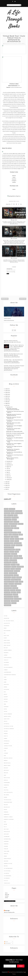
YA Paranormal (7, 875)
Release (16, 575)
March (7, 475)
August (8, 466)
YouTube (14, 182)
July (7, 468)
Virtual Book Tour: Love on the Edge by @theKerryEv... (14, 426)
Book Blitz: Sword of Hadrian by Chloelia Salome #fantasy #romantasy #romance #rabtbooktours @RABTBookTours (14, 261)
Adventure (12, 508)
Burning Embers (8, 521)
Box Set (14, 519)
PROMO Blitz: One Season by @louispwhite (15, 433)
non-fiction (7, 566)
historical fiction (9, 547)
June (7, 470)
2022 (6, 396)
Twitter (14, 177)
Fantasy (12, 538)
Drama (20, 534)
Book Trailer (8, 519)
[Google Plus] (14, 204)
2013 (6, 487)
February (8, 477)
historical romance (9, 549)
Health (13, 545)
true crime (7, 592)
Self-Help (11, 583)
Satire (21, 581)
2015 (6, 483)
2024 (6, 392)
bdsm (12, 513)
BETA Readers (19, 513)
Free (22, 538)
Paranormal (20, 566)
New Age (13, 564)
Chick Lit (21, 523)
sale (17, 581)
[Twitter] (16, 204)
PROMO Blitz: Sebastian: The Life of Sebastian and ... (13, 418)
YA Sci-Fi (14, 603)
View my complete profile (9, 912)
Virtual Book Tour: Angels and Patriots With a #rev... (14, 447)
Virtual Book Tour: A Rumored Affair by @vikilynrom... (14, 453)
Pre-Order (6, 794)
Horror (6, 551)
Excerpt (6, 538)
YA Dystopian (18, 598)
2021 (6, 398)
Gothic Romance (9, 543)
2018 (6, 403)
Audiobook (7, 513)
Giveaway (6, 706)
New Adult (7, 564)
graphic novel (17, 543)
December (8, 407)
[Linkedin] (21, 204)
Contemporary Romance (10, 532)
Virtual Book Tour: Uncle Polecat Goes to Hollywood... (14, 455)
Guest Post (7, 545)
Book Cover (7, 517)
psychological (13, 573)
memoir (6, 560)
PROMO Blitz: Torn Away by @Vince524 (14, 431)
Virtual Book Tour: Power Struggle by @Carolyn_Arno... (13, 444)
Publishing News (9, 575)
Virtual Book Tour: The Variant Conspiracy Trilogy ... (15, 441)
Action (6, 508)
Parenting (7, 568)
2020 (6, 399)
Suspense (15, 588)
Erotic (16, 536)
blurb (15, 515)
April (7, 474)
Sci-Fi (6, 583)
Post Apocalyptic (8, 792)
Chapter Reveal (13, 523)
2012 (6, 489)
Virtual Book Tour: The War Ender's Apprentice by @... (13, 429)
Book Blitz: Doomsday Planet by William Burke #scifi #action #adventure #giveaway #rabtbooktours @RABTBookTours (14, 222)
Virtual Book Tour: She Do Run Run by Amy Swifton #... (15, 412)
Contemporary (8, 530)
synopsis (7, 590)
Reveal (13, 577)
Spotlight (6, 834)
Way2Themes (13, 972)
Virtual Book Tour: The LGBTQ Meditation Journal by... (14, 438)
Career (6, 523)
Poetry (12, 568)
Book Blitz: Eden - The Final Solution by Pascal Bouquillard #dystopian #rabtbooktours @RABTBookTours (13, 361)
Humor (16, 551)
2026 (6, 388)
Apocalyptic (19, 511)
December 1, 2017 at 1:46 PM (11, 270)
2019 (6, 401)
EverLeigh (7, 910)
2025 (6, 390)
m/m (11, 558)
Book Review (15, 517)
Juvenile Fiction (8, 745)
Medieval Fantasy (18, 558)
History (18, 549)
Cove (19, 532)
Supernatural (8, 588)
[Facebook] (12, 204)
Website (14, 175)
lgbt (5, 750)
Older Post (23, 298)
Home (6, 893)
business (16, 521)
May (7, 472)
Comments (7, 943)
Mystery (15, 562)
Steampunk (6, 836)
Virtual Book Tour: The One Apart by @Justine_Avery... (13, 435)
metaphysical (13, 560)
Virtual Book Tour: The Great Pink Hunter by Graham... (14, 420)
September (8, 464)
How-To (11, 551)
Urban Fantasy (8, 594)
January (8, 479)
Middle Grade (8, 562)
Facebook (14, 179)
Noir (18, 564)
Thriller (18, 590)
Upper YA (13, 592)
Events (6, 897)
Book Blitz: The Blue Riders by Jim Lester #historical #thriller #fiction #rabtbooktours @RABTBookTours (13, 355)
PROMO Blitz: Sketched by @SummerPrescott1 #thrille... (12, 409)
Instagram (14, 180)
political (18, 568)
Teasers (13, 590)
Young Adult (8, 605)
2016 (6, 481)
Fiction (17, 538)
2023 (6, 394)
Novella (14, 566)
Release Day (7, 577)
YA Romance (7, 603)
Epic (12, 536)
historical (19, 545)
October (8, 463)
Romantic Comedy (16, 579)
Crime (6, 534)
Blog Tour (15, 43)
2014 (6, 485)
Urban (18, 592)
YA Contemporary (9, 598)
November (8, 461)
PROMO (23, 43)
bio (5, 515)
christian (6, 664)
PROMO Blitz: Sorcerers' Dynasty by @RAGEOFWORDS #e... (13, 415)
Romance (19, 577)
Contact (7, 896)
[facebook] (13, 1)
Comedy (16, 528)
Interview (14, 553)
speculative (18, 583)
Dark (10, 534)
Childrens (19, 43)
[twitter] (15, 1)
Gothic (5, 711)
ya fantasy (6, 873)
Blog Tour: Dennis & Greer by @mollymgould (12, 458)
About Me (7, 894)
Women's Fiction (9, 596)
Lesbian (6, 748)
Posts (6, 941)
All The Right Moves (9, 511)
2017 (6, 405)
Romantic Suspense (9, 581)
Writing (16, 596)
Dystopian (7, 536)
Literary (7, 558)
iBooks (14, 189)
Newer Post (5, 298)
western (15, 594)
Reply (8, 273)
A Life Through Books (14, 19)
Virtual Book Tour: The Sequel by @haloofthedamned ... (12, 450)
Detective (15, 534)
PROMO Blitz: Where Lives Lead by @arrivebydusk (13, 423)
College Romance (9, 528)
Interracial (7, 553)
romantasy (7, 579)
